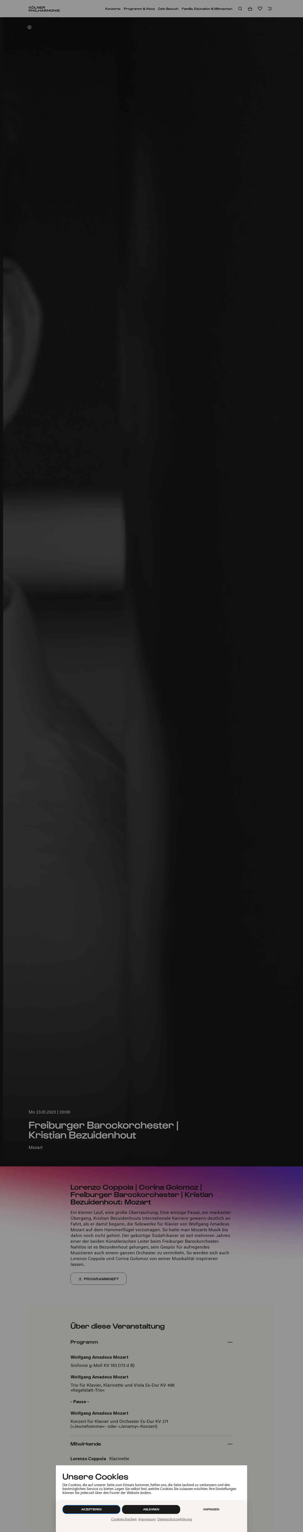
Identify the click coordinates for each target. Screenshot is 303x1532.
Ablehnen (151, 1509)
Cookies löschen (124, 1519)
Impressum (147, 1519)
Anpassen (211, 1509)
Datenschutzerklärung (174, 1519)
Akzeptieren (91, 1509)
